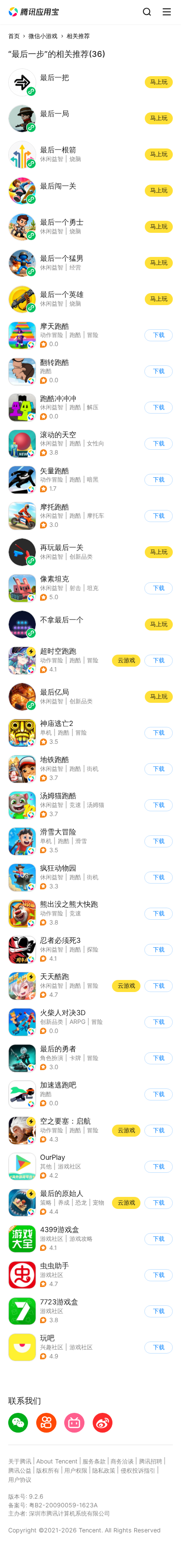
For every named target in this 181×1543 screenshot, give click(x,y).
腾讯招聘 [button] (150, 1461)
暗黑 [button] (92, 479)
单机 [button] (46, 732)
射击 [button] (75, 587)
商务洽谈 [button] (122, 1461)
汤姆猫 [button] (95, 804)
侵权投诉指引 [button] (138, 1470)
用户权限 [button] (75, 1470)
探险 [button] (92, 949)
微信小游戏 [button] (42, 36)
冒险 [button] (92, 334)
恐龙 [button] (81, 1202)
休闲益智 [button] (51, 407)
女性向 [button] (95, 443)
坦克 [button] (92, 587)
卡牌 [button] (75, 1057)
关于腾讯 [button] (19, 1461)
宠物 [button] (98, 1202)
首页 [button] (14, 36)
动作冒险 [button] (51, 334)
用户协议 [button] (19, 1479)
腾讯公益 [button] (19, 1470)
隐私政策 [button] (103, 1470)
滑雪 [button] (81, 841)
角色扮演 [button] (51, 1057)
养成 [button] (64, 1202)
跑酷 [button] (75, 334)
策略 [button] (46, 1202)
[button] (33, 12)
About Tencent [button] (57, 1461)
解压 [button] (92, 407)
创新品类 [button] (51, 1021)
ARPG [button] (77, 1021)
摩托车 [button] (95, 515)
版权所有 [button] (47, 1470)
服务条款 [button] (94, 1461)
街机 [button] (92, 768)
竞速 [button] (75, 804)
